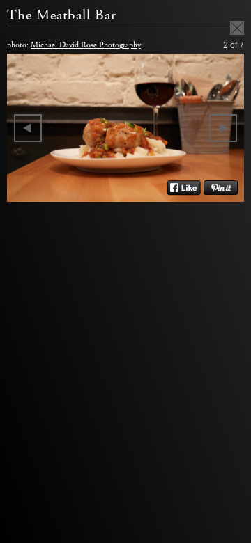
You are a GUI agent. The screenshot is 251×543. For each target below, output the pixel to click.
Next (223, 128)
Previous (27, 128)
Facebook (184, 188)
